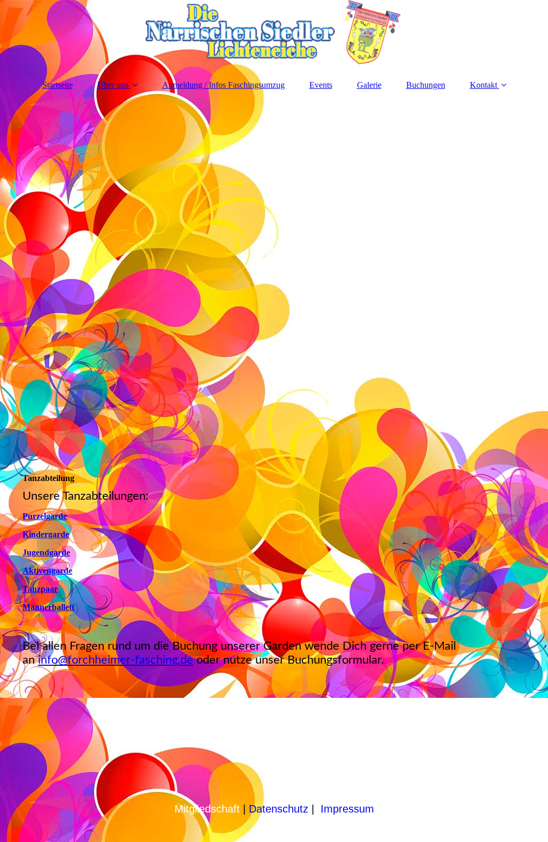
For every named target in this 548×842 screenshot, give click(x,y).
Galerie (369, 84)
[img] (274, 35)
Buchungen (425, 84)
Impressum (347, 809)
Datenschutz (278, 809)
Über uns (112, 84)
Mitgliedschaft (207, 809)
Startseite (57, 84)
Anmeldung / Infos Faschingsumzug (223, 84)
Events (320, 84)
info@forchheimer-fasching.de (115, 660)
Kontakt (483, 84)
